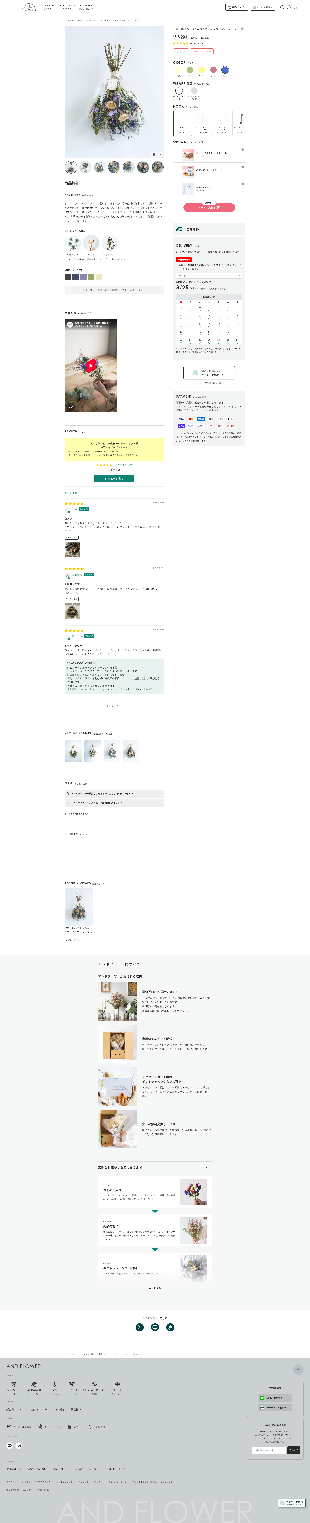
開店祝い (76, 1409)
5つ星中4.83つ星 (123, 465)
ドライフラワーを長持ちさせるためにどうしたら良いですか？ (102, 793)
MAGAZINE (37, 1469)
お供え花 (33, 1409)
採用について (167, 1482)
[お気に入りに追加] (242, 29)
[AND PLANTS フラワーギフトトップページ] (29, 7)
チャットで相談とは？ (207, 383)
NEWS (93, 1469)
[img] (74, 503)
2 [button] (113, 705)
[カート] (295, 7)
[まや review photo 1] (72, 549)
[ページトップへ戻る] (275, 1369)
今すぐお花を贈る (54, 1409)
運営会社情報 (12, 1482)
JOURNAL (14, 1469)
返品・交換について (63, 1482)
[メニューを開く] (15, 7)
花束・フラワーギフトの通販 (80, 20)
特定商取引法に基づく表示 (145, 1482)
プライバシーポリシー (118, 1482)
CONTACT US (115, 1469)
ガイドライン (116, 455)
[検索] (282, 7)
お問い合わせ (99, 1482)
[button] (117, 706)
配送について (83, 1482)
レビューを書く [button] (114, 478)
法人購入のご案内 (42, 1482)
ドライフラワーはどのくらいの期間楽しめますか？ (96, 803)
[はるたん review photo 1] (72, 611)
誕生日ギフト (13, 1409)
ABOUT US (60, 1469)
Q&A (79, 1469)
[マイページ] (289, 7)
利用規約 (26, 1482)
